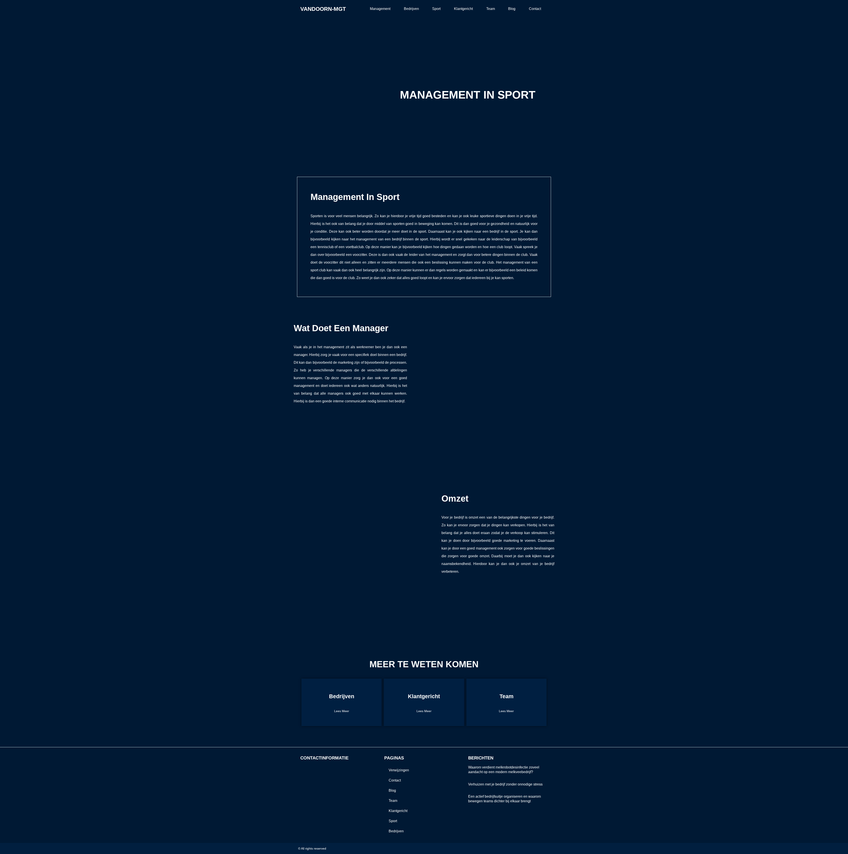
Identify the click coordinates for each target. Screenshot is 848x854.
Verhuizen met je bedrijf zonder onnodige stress (505, 784)
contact (535, 9)
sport (436, 9)
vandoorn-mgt (323, 9)
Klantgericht (463, 9)
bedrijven (411, 9)
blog (511, 9)
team (490, 9)
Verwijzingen (399, 770)
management (380, 9)
